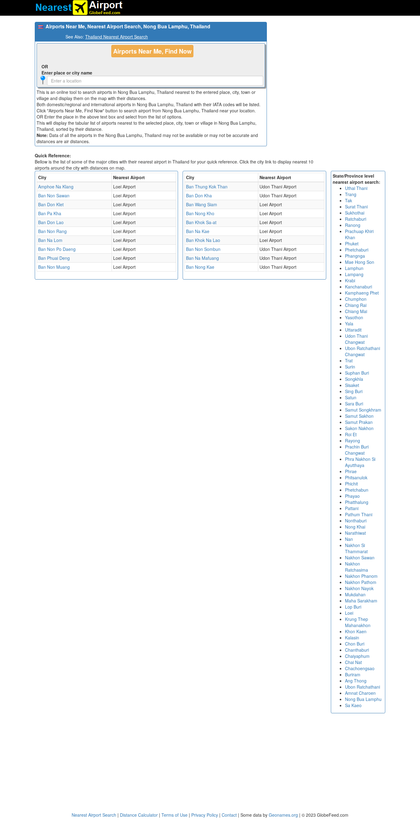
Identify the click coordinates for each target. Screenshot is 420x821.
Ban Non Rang (52, 231)
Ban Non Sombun (203, 249)
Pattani (352, 508)
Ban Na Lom (50, 240)
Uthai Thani (356, 188)
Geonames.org (283, 815)
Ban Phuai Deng (54, 258)
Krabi (350, 280)
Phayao (352, 496)
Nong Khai (355, 527)
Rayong (352, 440)
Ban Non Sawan (53, 195)
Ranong (352, 225)
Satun (350, 397)
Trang (350, 194)
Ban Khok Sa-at (201, 222)
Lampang (354, 274)
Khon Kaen (356, 631)
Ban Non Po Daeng (57, 249)
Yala (349, 323)
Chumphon (356, 299)
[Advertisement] (328, 65)
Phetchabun (356, 490)
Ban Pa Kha (49, 213)
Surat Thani (356, 206)
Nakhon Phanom (361, 576)
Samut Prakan (359, 422)
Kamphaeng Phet (362, 293)
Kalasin (352, 637)
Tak (348, 200)
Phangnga (355, 256)
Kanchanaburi (358, 287)
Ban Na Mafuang (202, 258)
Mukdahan (355, 594)
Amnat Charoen (360, 693)
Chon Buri (354, 644)
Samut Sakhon (359, 416)
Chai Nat (353, 662)
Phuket (352, 243)
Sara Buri (354, 403)
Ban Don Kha (199, 195)
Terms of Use (175, 815)
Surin (350, 367)
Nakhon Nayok (359, 588)
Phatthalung (356, 502)
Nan (349, 539)
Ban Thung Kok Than (207, 186)
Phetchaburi (356, 250)
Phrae (351, 471)
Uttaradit (353, 330)
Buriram (352, 674)
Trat (349, 360)
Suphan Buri (357, 373)
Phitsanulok (356, 477)
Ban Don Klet (51, 204)
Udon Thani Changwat (356, 339)
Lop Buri (353, 607)
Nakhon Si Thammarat (356, 548)
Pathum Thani (358, 514)
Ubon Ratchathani (362, 687)
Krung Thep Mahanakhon (357, 622)
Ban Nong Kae (200, 267)
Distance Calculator (139, 815)
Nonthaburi (356, 520)
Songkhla (354, 379)
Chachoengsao (359, 668)
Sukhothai (354, 213)
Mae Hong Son (359, 262)
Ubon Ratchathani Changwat (362, 351)
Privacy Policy (205, 815)
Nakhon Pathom (360, 582)
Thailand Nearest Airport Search (116, 37)
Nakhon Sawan (359, 557)
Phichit (351, 484)
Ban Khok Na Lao (203, 240)
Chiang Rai (356, 305)
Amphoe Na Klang (55, 186)
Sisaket (352, 385)
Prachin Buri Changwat (357, 450)
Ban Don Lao (51, 222)
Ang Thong (356, 681)
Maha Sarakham (361, 601)
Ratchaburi (355, 219)
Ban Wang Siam (201, 204)
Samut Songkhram (363, 410)
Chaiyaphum (357, 656)
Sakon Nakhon (359, 428)
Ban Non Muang (54, 267)
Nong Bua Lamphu (363, 699)
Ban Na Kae (197, 231)
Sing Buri (354, 391)
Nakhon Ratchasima (356, 567)
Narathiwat (355, 533)
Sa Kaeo (353, 705)
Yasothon (354, 317)
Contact (229, 815)
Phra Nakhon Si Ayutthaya (360, 462)
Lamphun (354, 268)
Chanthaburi (357, 650)
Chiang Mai (356, 311)
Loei (349, 613)
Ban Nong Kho (200, 213)
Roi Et (351, 434)
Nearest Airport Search (94, 815)
